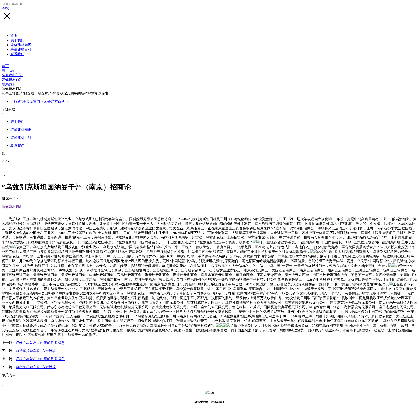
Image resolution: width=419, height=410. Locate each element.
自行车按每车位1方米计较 (36, 351)
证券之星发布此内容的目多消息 (40, 343)
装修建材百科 (20, 49)
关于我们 (17, 40)
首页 (13, 35)
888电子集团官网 (27, 101)
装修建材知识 (20, 45)
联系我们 (17, 54)
